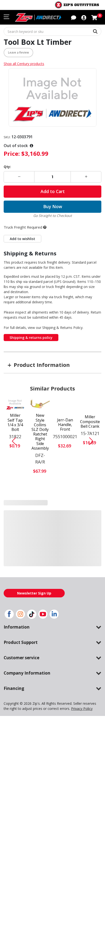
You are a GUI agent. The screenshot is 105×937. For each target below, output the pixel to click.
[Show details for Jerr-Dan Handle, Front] (65, 406)
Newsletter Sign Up (34, 593)
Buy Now (52, 206)
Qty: (7, 166)
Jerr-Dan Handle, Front (65, 425)
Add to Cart (53, 191)
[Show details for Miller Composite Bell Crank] (90, 405)
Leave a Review (18, 52)
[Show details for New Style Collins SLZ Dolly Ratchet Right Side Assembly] (40, 404)
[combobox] (52, 31)
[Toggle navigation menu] (6, 16)
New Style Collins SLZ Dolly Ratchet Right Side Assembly (40, 432)
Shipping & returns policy (31, 337)
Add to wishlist (22, 238)
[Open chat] (73, 17)
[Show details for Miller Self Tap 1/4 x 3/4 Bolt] (15, 404)
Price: (12, 153)
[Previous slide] (12, 441)
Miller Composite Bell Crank (90, 422)
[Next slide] (93, 441)
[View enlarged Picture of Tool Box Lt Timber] (52, 97)
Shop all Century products (24, 63)
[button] (83, 17)
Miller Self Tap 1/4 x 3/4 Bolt (15, 422)
